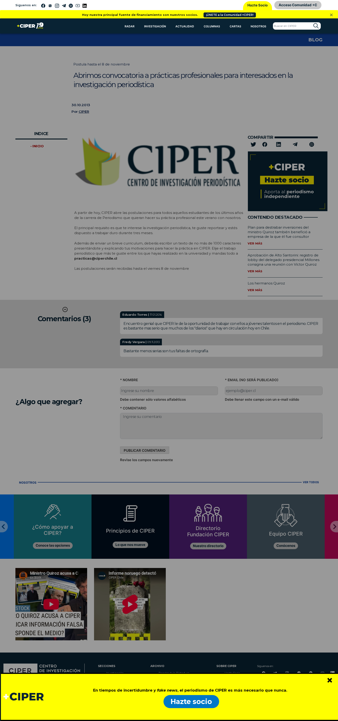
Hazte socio (191, 701)
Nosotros (258, 26)
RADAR (130, 26)
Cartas (235, 26)
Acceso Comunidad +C (298, 5)
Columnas (212, 26)
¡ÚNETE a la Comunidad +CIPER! (229, 15)
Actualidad (184, 26)
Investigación (155, 26)
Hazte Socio (257, 5)
